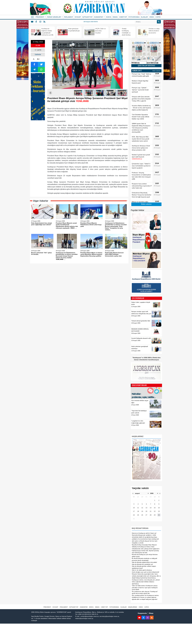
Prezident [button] (40, 17)
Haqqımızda (142, 613)
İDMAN (115, 17)
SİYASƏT (78, 17)
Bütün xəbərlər (156, 71)
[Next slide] (124, 92)
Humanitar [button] (98, 17)
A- (34, 59)
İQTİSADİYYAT (87, 17)
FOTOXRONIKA (134, 17)
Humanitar (84, 607)
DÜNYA (108, 17)
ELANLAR (144, 17)
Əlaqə (151, 613)
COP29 (158, 17)
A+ (38, 59)
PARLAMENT (68, 17)
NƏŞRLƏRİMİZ (132, 607)
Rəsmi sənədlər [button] (54, 17)
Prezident (47, 607)
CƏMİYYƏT (123, 17)
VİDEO (151, 17)
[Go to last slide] (50, 92)
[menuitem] (78, 93)
